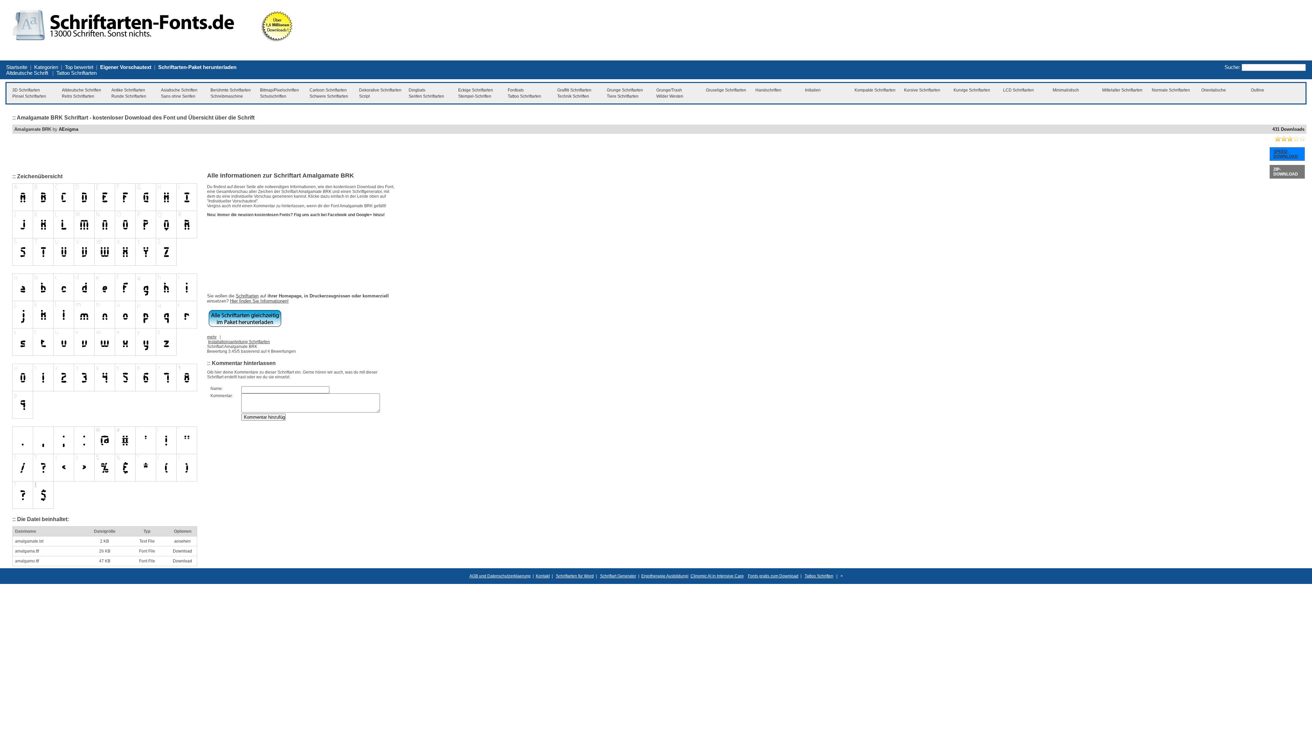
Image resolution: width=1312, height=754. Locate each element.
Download (182, 551)
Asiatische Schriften (179, 90)
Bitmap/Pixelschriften (279, 90)
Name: (216, 388)
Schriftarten (247, 295)
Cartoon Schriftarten (328, 90)
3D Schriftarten (26, 90)
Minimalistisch (1066, 90)
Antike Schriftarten (128, 90)
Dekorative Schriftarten (380, 90)
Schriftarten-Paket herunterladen (197, 67)
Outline (1257, 90)
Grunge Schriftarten (625, 90)
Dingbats (417, 90)
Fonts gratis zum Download (773, 576)
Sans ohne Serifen (178, 96)
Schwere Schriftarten (329, 96)
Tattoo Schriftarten (76, 73)
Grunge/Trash (669, 90)
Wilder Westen (669, 96)
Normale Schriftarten (1171, 90)
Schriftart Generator (618, 576)
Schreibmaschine (226, 96)
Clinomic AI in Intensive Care (717, 576)
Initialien (813, 90)
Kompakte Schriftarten (875, 90)
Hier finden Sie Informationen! (259, 301)
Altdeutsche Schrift (27, 73)
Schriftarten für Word (575, 576)
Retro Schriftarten (78, 96)
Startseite (16, 67)
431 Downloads (1288, 129)
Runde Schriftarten (128, 96)
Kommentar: (221, 395)
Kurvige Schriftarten (972, 90)
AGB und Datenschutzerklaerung (500, 576)
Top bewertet (79, 67)
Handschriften (768, 90)
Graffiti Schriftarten (574, 90)
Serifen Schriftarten (426, 96)
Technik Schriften (573, 96)
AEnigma (68, 129)
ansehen (182, 541)
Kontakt (543, 576)
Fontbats (516, 90)
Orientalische (1213, 90)
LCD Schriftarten (1018, 90)
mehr (212, 337)
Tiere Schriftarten (623, 96)
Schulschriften (273, 96)
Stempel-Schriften (474, 96)
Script (364, 96)
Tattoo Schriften (819, 576)
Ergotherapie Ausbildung (664, 576)
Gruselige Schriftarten (726, 90)
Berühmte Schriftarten (230, 90)
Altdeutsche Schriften (81, 90)
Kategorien (46, 67)
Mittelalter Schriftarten (1122, 90)
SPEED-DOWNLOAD (1285, 154)
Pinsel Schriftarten (29, 96)
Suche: (1232, 67)
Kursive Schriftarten (922, 90)
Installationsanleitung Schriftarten (239, 341)
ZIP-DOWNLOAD (1285, 172)
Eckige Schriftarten (475, 90)
